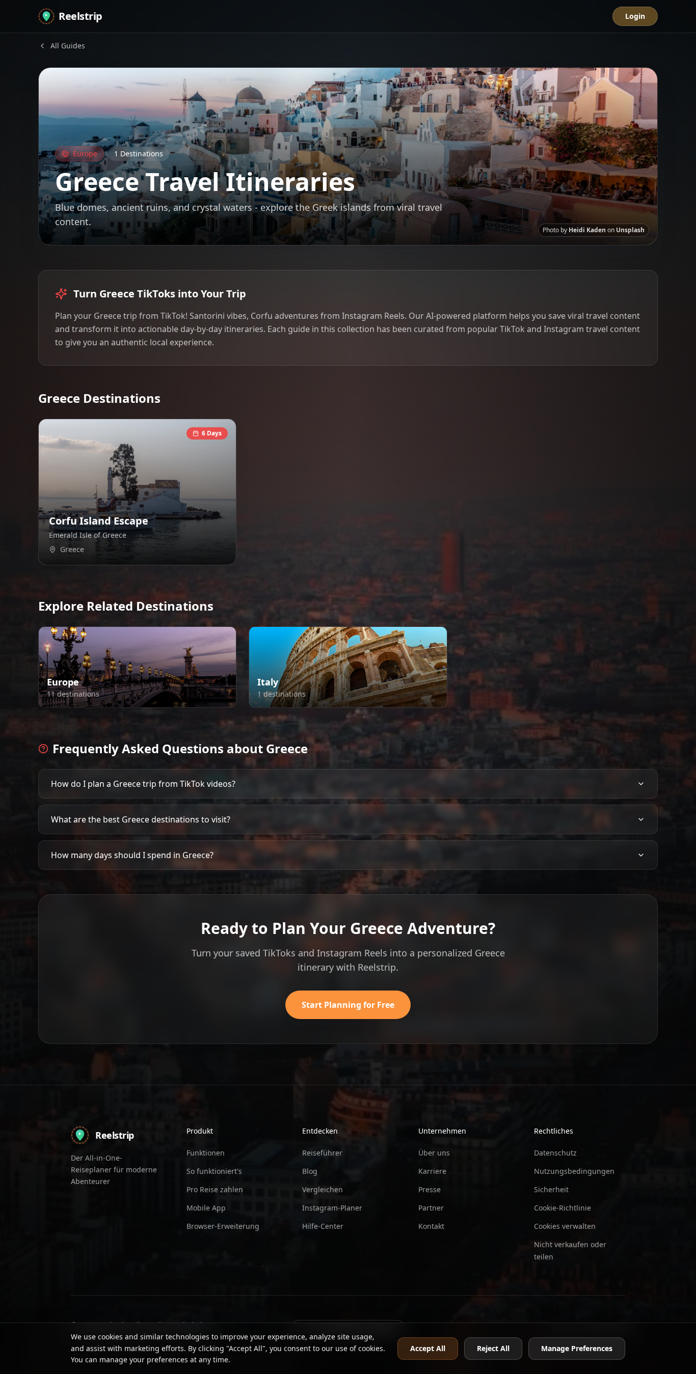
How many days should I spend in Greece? (132, 855)
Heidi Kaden (587, 230)
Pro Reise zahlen (214, 1189)
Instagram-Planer (332, 1208)
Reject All (493, 1348)
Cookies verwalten (565, 1226)
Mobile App (206, 1208)
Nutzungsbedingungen (574, 1171)
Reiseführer (322, 1153)
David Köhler (388, 696)
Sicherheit (551, 1189)
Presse (429, 1189)
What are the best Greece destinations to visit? (140, 819)
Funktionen (205, 1153)
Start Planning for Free (348, 1004)
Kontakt (431, 1226)
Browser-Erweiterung (222, 1226)
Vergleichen (322, 1189)
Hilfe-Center (322, 1226)
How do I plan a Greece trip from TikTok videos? (143, 783)
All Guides (67, 45)
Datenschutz (555, 1153)
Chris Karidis (178, 696)
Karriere (432, 1171)
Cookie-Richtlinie (562, 1208)
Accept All (427, 1348)
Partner (431, 1208)
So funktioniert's (214, 1171)
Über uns (434, 1153)
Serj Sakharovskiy (171, 554)
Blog (309, 1171)
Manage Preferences (576, 1348)
